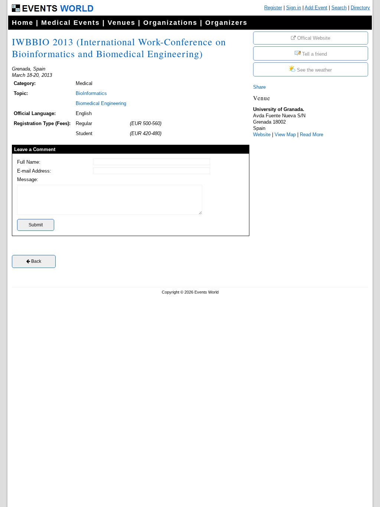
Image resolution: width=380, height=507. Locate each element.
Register (273, 7)
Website (262, 134)
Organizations (170, 22)
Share (259, 87)
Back (35, 261)
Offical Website (313, 38)
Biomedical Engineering (101, 103)
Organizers (226, 22)
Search (339, 7)
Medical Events (70, 22)
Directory (360, 7)
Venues (121, 22)
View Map (285, 134)
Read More (311, 134)
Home (22, 22)
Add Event (316, 7)
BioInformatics (91, 93)
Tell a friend (314, 54)
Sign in (293, 7)
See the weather (313, 70)
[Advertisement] (308, 190)
